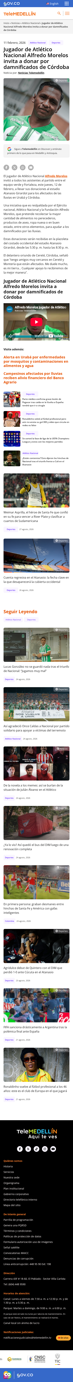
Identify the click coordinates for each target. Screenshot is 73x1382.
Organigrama (11, 1183)
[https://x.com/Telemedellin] (28, 1149)
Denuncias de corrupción (18, 1258)
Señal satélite (11, 1247)
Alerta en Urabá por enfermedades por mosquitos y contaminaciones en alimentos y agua (36, 361)
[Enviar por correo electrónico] (31, 167)
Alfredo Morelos (56, 176)
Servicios (9, 1172)
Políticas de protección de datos (22, 1236)
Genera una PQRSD (15, 1225)
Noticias (15, 23)
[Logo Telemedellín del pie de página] (36, 1133)
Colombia (9, 921)
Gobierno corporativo (16, 1194)
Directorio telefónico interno (20, 1199)
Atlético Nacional (31, 23)
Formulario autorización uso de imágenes (28, 1242)
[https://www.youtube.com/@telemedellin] (53, 1149)
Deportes (56, 42)
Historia (8, 1166)
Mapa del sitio (12, 1205)
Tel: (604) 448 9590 (15, 1284)
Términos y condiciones (18, 1231)
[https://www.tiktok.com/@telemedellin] (36, 1149)
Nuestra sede (11, 1177)
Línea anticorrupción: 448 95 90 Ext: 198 (27, 1264)
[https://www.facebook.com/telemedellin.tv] (20, 1149)
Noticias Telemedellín (31, 72)
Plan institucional (14, 1188)
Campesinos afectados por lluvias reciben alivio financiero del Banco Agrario (34, 377)
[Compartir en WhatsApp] (23, 167)
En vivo (64, 1337)
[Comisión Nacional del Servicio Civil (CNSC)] (15, 1359)
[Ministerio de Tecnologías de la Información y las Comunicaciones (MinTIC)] (36, 1359)
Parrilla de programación (18, 1219)
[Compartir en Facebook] (6, 167)
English (54, 3)
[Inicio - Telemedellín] (19, 13)
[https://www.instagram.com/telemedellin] (45, 1149)
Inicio (6, 23)
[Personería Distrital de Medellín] (57, 1359)
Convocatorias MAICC (16, 1253)
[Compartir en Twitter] (14, 167)
